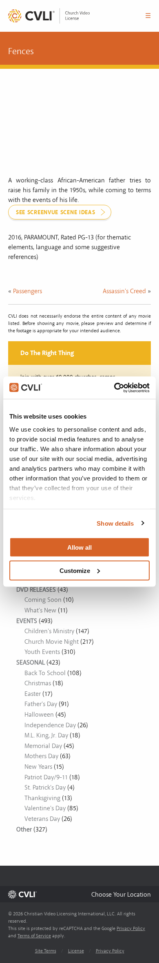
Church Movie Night (51, 642)
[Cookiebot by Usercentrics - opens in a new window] (114, 387)
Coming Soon (43, 600)
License (76, 951)
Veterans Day (42, 819)
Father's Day (40, 704)
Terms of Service (34, 936)
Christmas (37, 683)
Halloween (39, 715)
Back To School (45, 673)
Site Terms (45, 951)
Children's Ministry (49, 631)
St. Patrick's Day (45, 787)
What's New (40, 610)
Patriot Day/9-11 (46, 777)
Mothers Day (41, 756)
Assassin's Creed (124, 291)
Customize (75, 570)
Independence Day (50, 725)
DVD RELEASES (36, 590)
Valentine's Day (45, 808)
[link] (49, 16)
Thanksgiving (42, 798)
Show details (115, 523)
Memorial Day (43, 746)
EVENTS (26, 621)
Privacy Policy (131, 929)
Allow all (79, 547)
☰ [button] (148, 16)
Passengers (27, 291)
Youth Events (42, 652)
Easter (32, 694)
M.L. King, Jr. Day (46, 735)
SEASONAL (30, 662)
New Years (38, 767)
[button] (121, 894)
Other (24, 829)
